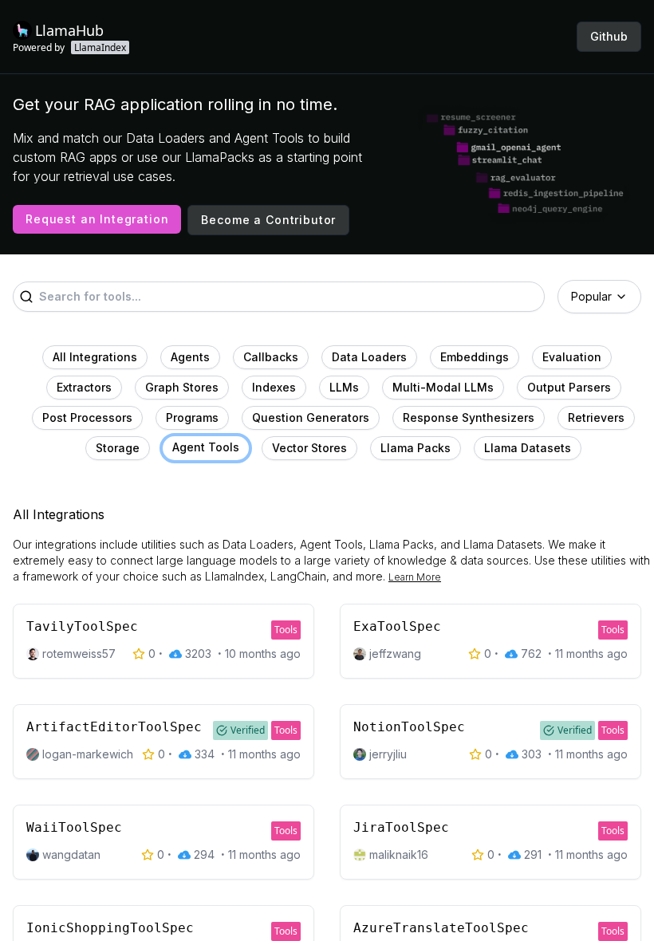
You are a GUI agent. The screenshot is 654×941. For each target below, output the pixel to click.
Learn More (414, 577)
